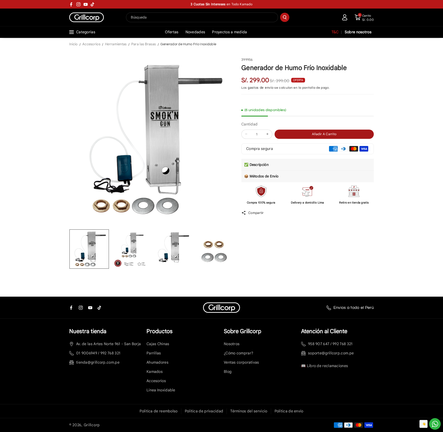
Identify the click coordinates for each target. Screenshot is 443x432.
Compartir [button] (256, 212)
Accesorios (91, 44)
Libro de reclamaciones (327, 366)
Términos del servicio (248, 411)
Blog (227, 371)
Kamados (155, 371)
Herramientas (116, 44)
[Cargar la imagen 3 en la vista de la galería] (172, 249)
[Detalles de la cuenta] (345, 17)
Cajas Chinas (158, 344)
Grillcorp (92, 425)
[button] (364, 17)
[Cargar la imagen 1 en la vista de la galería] (89, 249)
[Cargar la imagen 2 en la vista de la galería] (131, 249)
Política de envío (289, 411)
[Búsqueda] (284, 17)
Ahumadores (157, 362)
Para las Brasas (143, 44)
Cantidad (249, 124)
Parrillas (154, 353)
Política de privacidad (204, 411)
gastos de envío (261, 87)
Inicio (73, 44)
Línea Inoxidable (161, 390)
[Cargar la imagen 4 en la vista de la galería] (214, 249)
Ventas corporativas (241, 362)
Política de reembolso (158, 411)
